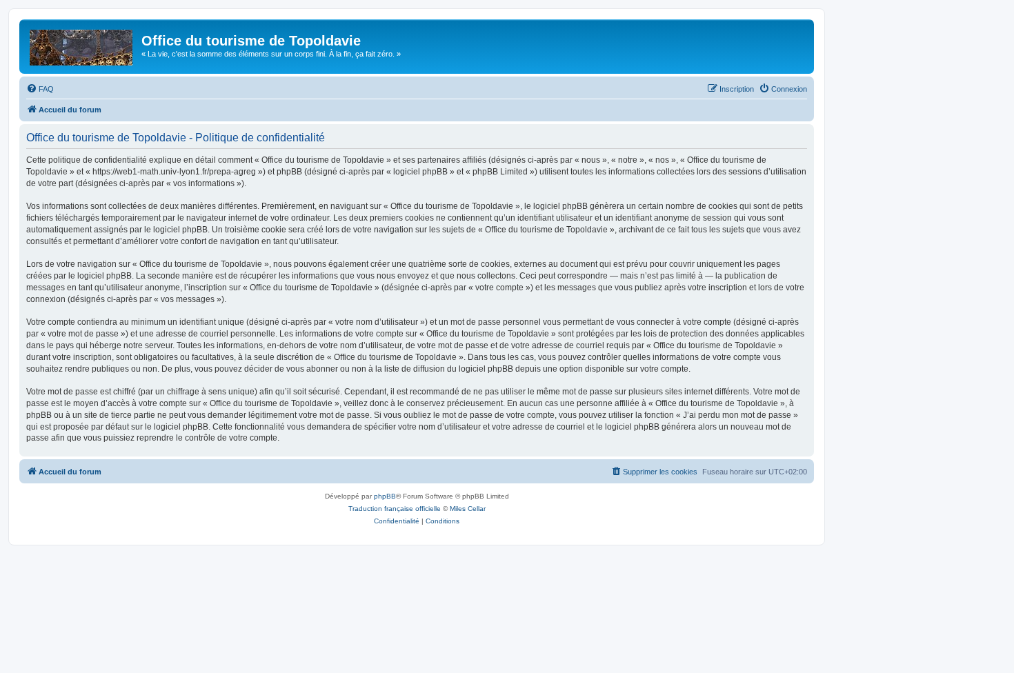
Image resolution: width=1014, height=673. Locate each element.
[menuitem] (40, 89)
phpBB (385, 496)
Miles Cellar (468, 508)
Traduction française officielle (394, 508)
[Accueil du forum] (82, 45)
